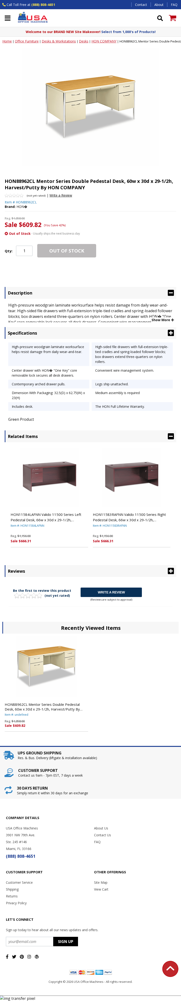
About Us (101, 828)
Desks (83, 41)
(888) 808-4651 (43, 4)
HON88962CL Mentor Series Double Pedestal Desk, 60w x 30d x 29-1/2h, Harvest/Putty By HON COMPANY (42, 706)
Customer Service (19, 882)
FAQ (174, 4)
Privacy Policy (16, 903)
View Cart (101, 889)
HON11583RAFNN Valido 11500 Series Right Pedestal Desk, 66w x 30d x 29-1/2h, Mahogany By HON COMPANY (129, 517)
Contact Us (102, 835)
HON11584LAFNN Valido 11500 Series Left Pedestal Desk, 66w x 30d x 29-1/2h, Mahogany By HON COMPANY (46, 517)
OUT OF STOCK (66, 251)
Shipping (12, 889)
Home (7, 41)
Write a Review (60, 195)
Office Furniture (27, 41)
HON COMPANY (103, 41)
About (159, 4)
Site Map (100, 882)
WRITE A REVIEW (111, 592)
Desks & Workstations (59, 41)
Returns (12, 896)
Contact (141, 4)
